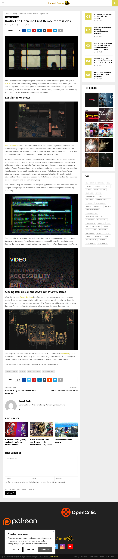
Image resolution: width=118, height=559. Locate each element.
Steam (99, 233)
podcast (101, 223)
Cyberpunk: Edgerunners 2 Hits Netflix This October (103, 16)
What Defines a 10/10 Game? (64, 391)
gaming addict (90, 196)
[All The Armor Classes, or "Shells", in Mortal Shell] (106, 160)
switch (107, 233)
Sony (94, 229)
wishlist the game (66, 354)
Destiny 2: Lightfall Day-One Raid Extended (20, 392)
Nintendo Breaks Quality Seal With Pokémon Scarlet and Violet (15, 442)
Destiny (97, 186)
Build (109, 183)
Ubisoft (88, 236)
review (106, 226)
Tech (107, 557)
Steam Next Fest (26, 297)
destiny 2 (106, 186)
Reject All (30, 549)
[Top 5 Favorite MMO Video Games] (92, 130)
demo (15, 371)
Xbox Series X (102, 243)
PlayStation (90, 219)
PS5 (87, 226)
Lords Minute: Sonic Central (63, 441)
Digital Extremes (99, 189)
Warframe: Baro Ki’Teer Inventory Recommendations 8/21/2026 (102, 30)
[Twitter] (55, 546)
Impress (22, 371)
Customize (15, 549)
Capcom (88, 186)
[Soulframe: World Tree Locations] (92, 160)
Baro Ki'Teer (90, 183)
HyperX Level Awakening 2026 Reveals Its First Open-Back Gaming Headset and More (103, 46)
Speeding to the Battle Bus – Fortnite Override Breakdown (102, 74)
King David (89, 203)
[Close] (53, 531)
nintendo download (92, 209)
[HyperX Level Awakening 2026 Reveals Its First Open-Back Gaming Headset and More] (92, 100)
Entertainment (93, 557)
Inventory (89, 199)
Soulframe (102, 229)
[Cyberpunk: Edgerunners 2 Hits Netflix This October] (92, 115)
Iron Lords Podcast (102, 199)
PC (12, 17)
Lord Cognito (100, 203)
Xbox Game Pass (91, 239)
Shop (112, 557)
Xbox (106, 236)
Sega (87, 229)
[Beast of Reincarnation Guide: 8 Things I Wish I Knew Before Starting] (106, 145)
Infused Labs (54, 557)
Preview (17, 17)
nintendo (108, 206)
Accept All (45, 549)
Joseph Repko (11, 25)
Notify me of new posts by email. (20, 489)
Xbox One (102, 239)
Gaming (8, 17)
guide (100, 196)
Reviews (84, 557)
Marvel (88, 206)
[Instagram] (62, 546)
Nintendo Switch (91, 213)
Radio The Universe (12, 146)
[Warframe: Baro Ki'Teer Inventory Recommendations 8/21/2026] (106, 100)
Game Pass (89, 193)
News (102, 557)
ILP (106, 196)
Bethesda (100, 183)
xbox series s (90, 243)
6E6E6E (8, 84)
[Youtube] (70, 546)
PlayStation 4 (101, 219)
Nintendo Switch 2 (92, 216)
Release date (96, 226)
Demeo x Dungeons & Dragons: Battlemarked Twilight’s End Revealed (103, 60)
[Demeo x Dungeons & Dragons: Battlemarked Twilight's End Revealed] (106, 115)
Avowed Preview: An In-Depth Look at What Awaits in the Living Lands (41, 442)
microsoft (97, 206)
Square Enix (90, 233)
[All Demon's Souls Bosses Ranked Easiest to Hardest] (92, 145)
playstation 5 (90, 223)
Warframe (98, 236)
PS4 (109, 223)
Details (88, 189)
